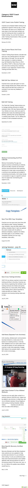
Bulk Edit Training (7, 102)
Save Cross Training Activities (11, 277)
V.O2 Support (5, 485)
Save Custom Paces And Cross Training (11, 50)
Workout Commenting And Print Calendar (12, 158)
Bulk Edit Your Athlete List (10, 80)
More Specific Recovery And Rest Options (12, 447)
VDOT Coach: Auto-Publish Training (13, 22)
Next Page (23, 475)
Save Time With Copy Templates (12, 219)
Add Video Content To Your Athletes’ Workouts (13, 391)
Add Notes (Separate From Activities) (13, 334)
